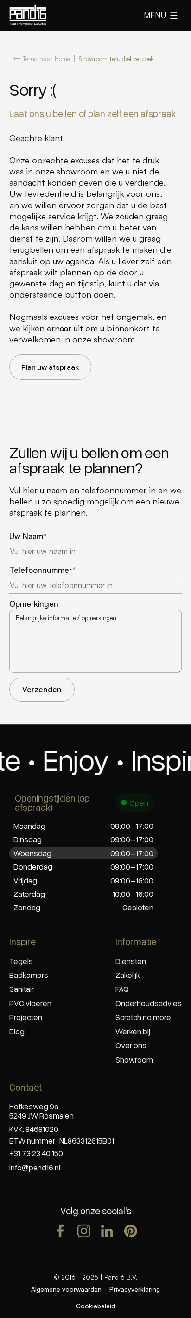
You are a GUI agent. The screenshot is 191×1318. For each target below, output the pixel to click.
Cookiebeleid (95, 1306)
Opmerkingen (33, 604)
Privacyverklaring (134, 1289)
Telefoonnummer (42, 570)
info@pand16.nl (34, 1167)
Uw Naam (28, 537)
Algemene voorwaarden (66, 1289)
